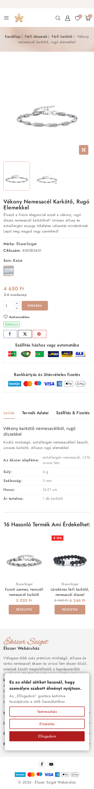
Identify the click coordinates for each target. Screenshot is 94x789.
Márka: (9, 243)
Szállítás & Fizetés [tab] (73, 413)
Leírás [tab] (9, 413)
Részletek (24, 609)
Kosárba (35, 305)
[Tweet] (24, 334)
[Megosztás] (10, 334)
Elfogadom (47, 736)
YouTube (51, 764)
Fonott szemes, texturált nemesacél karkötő (24, 592)
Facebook (42, 764)
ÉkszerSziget (26, 243)
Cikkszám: (12, 250)
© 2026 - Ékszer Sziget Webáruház (47, 782)
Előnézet (38, 541)
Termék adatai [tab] (35, 413)
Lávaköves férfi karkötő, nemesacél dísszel (70, 592)
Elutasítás (47, 724)
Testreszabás (47, 711)
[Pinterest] (39, 334)
